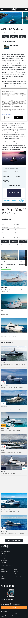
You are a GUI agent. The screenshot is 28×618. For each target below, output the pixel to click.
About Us (3, 553)
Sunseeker (3, 313)
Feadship (3, 387)
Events (15, 569)
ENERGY (3, 472)
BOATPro (16, 571)
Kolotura (3, 263)
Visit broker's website (21, 200)
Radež (20, 263)
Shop (15, 573)
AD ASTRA (4, 261)
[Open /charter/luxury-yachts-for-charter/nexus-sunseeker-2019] (14, 301)
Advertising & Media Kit (6, 551)
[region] (14, 104)
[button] (1, 18)
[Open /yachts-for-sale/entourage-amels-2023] (14, 419)
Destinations (4, 574)
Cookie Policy (4, 560)
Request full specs (5, 37)
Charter (2, 573)
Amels (2, 430)
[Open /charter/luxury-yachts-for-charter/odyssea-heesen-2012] (14, 278)
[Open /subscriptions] (9, 593)
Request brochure (22, 37)
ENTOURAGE (5, 428)
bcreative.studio (17, 576)
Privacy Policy (4, 562)
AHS (2, 450)
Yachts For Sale (4, 571)
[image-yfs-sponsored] (3, 360)
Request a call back (23, 241)
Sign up (14, 607)
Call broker (14, 241)
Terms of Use (3, 558)
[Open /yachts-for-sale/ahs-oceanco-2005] (14, 441)
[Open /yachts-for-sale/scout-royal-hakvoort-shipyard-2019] (14, 353)
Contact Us (3, 555)
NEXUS (3, 311)
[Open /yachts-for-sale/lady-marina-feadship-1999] (14, 376)
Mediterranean (14, 45)
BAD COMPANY (5, 531)
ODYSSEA (4, 288)
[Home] (13, 9)
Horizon (3, 511)
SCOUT (3, 362)
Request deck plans (14, 37)
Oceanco (3, 452)
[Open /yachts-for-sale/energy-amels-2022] (14, 462)
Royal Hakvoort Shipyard (7, 364)
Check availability (14, 185)
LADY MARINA (5, 385)
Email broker (5, 241)
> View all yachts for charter (14, 540)
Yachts (2, 569)
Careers (2, 557)
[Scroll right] (26, 258)
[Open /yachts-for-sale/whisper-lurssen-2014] (14, 397)
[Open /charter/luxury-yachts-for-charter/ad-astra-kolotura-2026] (9, 255)
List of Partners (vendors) (6, 114)
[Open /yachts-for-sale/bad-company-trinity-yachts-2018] (14, 522)
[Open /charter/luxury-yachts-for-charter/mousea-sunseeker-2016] (14, 325)
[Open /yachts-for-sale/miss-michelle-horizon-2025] (14, 500)
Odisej (6, 32)
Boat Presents (4, 578)
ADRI (20, 261)
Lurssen (3, 409)
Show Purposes (9, 117)
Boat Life (3, 576)
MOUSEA (4, 334)
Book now (13, 204)
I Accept (18, 117)
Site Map (16, 574)
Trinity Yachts (4, 533)
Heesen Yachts (4, 289)
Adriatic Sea (13, 47)
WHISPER (4, 407)
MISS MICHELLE (6, 509)
